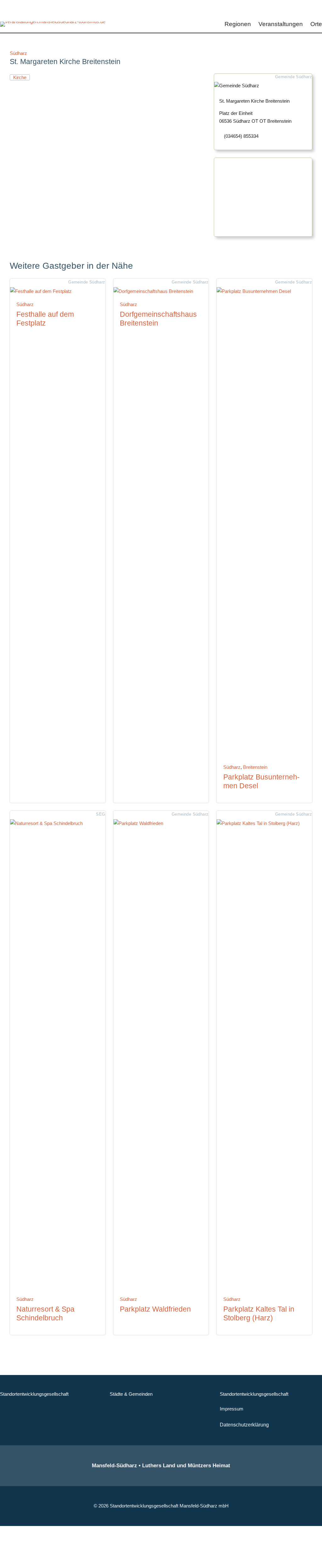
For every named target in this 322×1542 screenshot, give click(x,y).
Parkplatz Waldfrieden (155, 1309)
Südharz (18, 53)
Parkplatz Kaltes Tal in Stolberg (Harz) (258, 1313)
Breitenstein (255, 767)
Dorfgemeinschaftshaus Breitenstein (158, 318)
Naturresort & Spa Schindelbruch (45, 1313)
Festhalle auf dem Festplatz (45, 318)
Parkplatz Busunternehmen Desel (261, 781)
